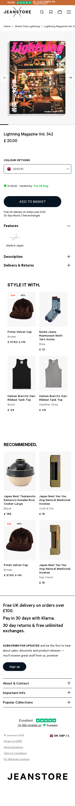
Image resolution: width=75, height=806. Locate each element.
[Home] (17, 12)
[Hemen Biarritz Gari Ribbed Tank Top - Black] (22, 373)
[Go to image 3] (21, 124)
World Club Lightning (27, 26)
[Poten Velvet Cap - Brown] (22, 309)
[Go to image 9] (71, 124)
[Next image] (70, 78)
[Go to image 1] (4, 124)
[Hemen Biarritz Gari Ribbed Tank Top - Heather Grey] (53, 373)
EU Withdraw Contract (17, 759)
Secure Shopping (13, 747)
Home (7, 26)
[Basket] (59, 12)
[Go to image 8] (62, 124)
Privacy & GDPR (13, 741)
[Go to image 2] (12, 124)
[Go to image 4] (29, 124)
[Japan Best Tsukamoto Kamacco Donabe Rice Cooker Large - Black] (20, 471)
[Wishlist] (50, 12)
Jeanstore (12, 735)
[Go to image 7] (54, 124)
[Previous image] (5, 78)
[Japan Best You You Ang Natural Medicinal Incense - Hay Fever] (55, 540)
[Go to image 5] (37, 124)
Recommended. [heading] (20, 445)
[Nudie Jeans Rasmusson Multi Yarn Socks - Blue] (53, 309)
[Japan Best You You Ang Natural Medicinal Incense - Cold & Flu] (55, 471)
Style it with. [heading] (24, 285)
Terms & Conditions (15, 753)
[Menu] (68, 12)
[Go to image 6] (46, 124)
